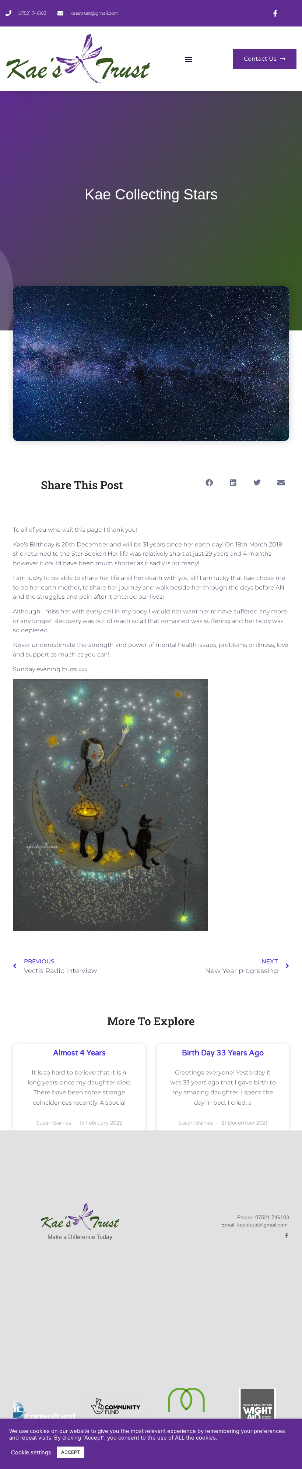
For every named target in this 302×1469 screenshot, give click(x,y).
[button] (189, 59)
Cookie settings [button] (31, 1452)
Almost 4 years (79, 1053)
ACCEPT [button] (70, 1452)
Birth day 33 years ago (223, 1053)
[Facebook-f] (286, 1235)
